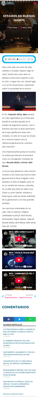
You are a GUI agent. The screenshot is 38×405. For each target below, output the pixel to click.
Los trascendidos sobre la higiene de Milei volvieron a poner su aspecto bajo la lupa (19, 331)
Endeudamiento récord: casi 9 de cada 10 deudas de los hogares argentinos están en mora (19, 372)
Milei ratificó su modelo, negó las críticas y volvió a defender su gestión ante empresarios (18, 384)
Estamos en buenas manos (13, 394)
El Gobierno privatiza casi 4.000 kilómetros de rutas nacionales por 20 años (18, 343)
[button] (34, 3)
